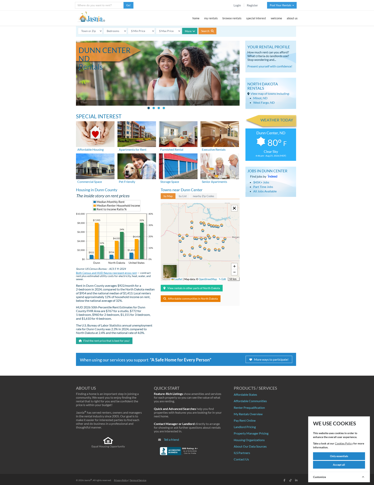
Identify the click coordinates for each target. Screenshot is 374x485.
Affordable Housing (90, 149)
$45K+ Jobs (261, 182)
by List (183, 196)
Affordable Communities (250, 401)
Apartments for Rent (132, 149)
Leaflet (178, 279)
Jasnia (88, 480)
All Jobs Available (265, 191)
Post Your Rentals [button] (281, 5)
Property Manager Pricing (251, 433)
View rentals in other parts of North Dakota (193, 288)
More (188, 31)
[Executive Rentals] (219, 133)
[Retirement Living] (219, 166)
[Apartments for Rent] (136, 133)
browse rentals (232, 18)
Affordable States (245, 394)
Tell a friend (171, 439)
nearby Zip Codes (203, 196)
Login (237, 5)
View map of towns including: (270, 93)
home (195, 18)
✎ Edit (222, 279)
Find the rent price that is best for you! (106, 340)
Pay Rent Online (245, 420)
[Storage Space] (178, 166)
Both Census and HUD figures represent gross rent (106, 272)
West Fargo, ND (264, 102)
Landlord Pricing (245, 427)
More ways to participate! (271, 359)
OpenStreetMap (208, 279)
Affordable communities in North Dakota (193, 298)
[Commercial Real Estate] (95, 166)
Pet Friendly (127, 181)
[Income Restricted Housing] (95, 133)
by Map (168, 196)
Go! (128, 5)
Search (205, 31)
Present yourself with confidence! (269, 66)
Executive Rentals (214, 149)
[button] (201, 238)
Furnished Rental (171, 149)
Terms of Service (138, 480)
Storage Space (169, 181)
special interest (256, 18)
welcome (276, 18)
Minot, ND (260, 98)
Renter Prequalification (249, 407)
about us (292, 18)
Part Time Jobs (263, 187)
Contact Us (241, 459)
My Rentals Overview (248, 414)
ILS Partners (242, 453)
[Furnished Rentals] (178, 133)
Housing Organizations (249, 440)
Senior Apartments (214, 181)
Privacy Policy (121, 480)
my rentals (211, 18)
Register (252, 5)
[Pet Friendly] (136, 166)
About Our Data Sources (250, 446)
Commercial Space (89, 181)
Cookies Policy (344, 443)
